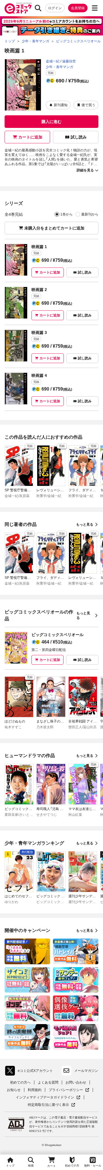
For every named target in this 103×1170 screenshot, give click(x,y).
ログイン (55, 8)
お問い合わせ (76, 1082)
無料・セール (92, 1165)
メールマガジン (86, 1071)
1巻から (66, 214)
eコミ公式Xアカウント (30, 1072)
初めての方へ (20, 1082)
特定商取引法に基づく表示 (51, 1105)
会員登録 (78, 8)
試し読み (79, 137)
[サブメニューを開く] (94, 8)
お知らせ (14, 1090)
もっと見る (84, 524)
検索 (31, 1165)
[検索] (38, 8)
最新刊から (89, 214)
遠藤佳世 (69, 61)
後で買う (88, 105)
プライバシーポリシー (69, 1090)
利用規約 (34, 1090)
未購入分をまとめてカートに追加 (54, 228)
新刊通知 (61, 105)
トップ (10, 1165)
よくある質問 (48, 1082)
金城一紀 (53, 61)
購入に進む (51, 121)
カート (51, 1165)
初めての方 (72, 1165)
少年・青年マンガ (59, 67)
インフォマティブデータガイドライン (45, 1097)
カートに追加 (30, 137)
